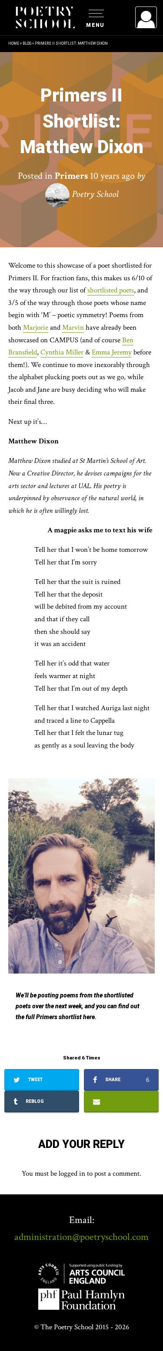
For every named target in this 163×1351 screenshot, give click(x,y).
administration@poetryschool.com (81, 1236)
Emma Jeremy (112, 352)
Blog (27, 43)
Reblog (34, 1101)
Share (127, 1080)
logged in (72, 1173)
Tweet (35, 1079)
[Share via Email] (121, 1101)
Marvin (73, 327)
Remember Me (75, 125)
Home (13, 43)
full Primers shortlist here (60, 1016)
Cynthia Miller (61, 352)
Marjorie (35, 327)
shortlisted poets (110, 290)
